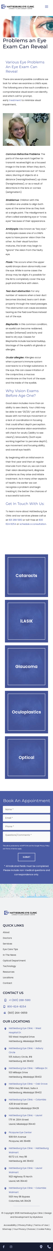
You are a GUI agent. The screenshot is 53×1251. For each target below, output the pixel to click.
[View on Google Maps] (26, 891)
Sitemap (6, 1229)
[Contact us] (49, 1246)
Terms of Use (41, 1225)
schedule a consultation (33, 524)
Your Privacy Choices (24, 1229)
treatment (15, 100)
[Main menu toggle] (46, 6)
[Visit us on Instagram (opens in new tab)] (11, 1247)
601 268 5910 (15, 520)
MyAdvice (38, 1216)
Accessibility (10, 1225)
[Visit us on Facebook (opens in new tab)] (4, 1247)
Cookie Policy (44, 1229)
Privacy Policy (44, 845)
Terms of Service (12, 848)
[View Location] (6, 1028)
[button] (26, 576)
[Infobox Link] (26, 1006)
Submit (26, 857)
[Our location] (41, 1246)
